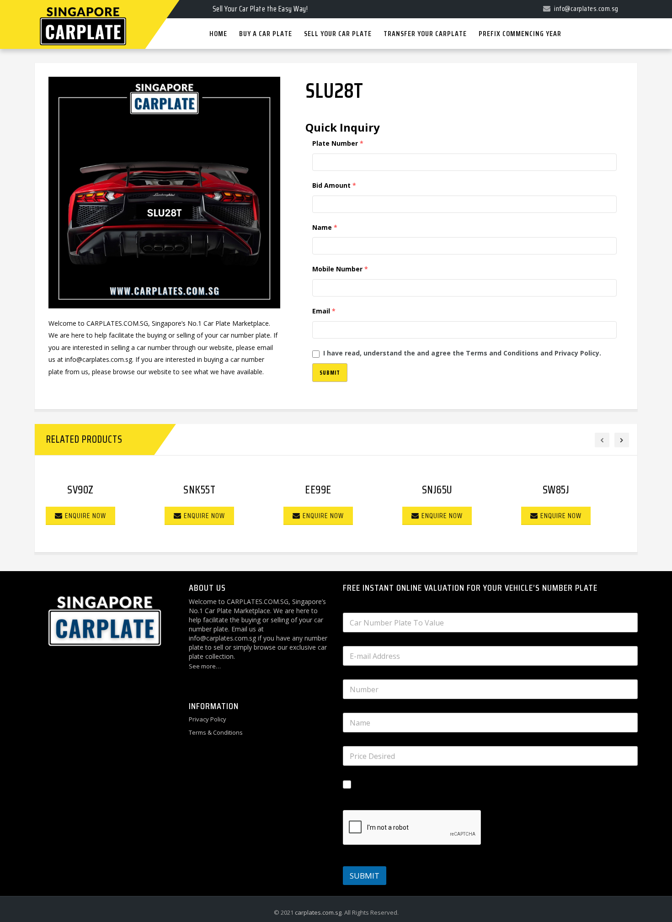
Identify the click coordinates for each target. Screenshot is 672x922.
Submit (330, 372)
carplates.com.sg (318, 912)
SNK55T (199, 489)
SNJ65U (437, 489)
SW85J (556, 489)
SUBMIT (364, 875)
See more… (205, 666)
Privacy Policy (207, 719)
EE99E (318, 489)
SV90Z (80, 489)
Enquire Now (85, 515)
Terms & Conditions (216, 732)
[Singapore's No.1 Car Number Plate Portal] (71, 1)
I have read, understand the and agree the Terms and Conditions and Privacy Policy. (462, 353)
